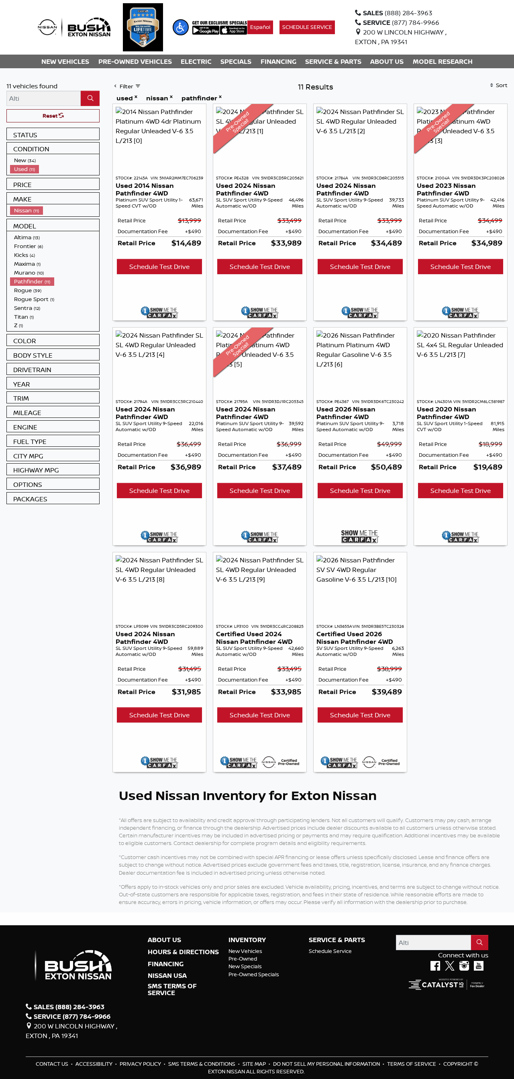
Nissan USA (167, 975)
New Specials (245, 966)
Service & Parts (337, 940)
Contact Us (52, 1063)
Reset (51, 115)
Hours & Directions (183, 952)
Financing (166, 964)
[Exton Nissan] (74, 26)
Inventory (247, 940)
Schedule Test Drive (159, 266)
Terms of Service (412, 1063)
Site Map (255, 1063)
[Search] (90, 98)
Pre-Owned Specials (253, 974)
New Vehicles (245, 951)
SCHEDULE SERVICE (307, 27)
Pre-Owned (242, 958)
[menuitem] (54, 160)
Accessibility (94, 1063)
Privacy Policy (141, 1063)
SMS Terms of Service (172, 990)
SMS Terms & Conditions (202, 1063)
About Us (164, 940)
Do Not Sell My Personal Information (327, 1063)
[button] (181, 27)
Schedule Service (330, 951)
